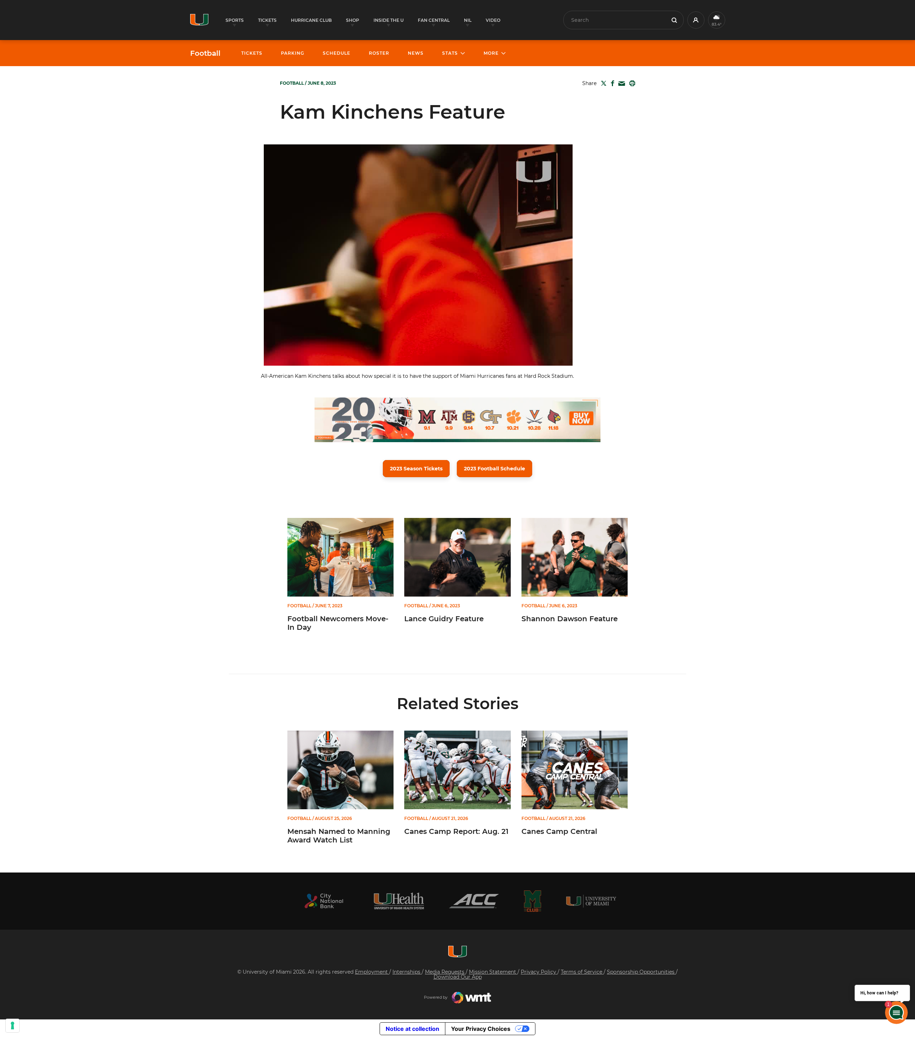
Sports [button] (235, 20)
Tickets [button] (267, 20)
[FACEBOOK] (611, 83)
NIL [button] (467, 20)
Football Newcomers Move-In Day (338, 623)
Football (205, 53)
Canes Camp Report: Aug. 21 (456, 831)
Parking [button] (292, 53)
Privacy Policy (539, 972)
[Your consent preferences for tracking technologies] (12, 1025)
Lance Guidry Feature (444, 618)
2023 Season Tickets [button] (416, 468)
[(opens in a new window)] (324, 901)
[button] (695, 20)
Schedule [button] (336, 53)
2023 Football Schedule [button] (494, 468)
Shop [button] (352, 20)
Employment (372, 972)
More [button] (491, 53)
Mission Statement (493, 972)
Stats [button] (450, 53)
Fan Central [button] (434, 20)
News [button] (416, 53)
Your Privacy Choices (480, 1028)
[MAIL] (620, 83)
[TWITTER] (602, 83)
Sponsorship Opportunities (641, 972)
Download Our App (458, 977)
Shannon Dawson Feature (569, 618)
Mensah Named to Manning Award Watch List (338, 835)
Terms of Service (582, 972)
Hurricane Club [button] (311, 20)
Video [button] (493, 20)
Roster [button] (379, 53)
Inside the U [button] (389, 20)
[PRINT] (631, 83)
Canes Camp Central (559, 831)
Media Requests (445, 972)
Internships (407, 972)
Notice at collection (412, 1028)
